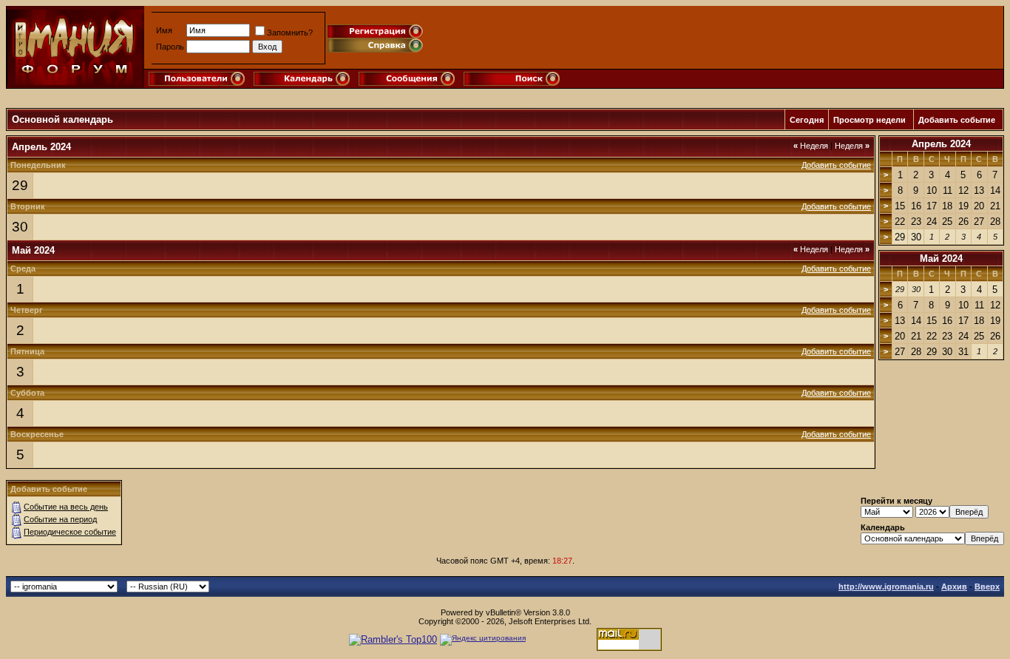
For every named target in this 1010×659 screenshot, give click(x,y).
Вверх (987, 586)
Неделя (810, 145)
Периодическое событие (70, 531)
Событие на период (60, 519)
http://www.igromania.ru (886, 586)
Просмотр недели (869, 119)
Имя (164, 30)
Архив (954, 586)
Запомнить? (290, 32)
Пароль (170, 46)
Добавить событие (956, 119)
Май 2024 (941, 258)
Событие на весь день (66, 506)
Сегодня (807, 119)
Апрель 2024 (941, 143)
